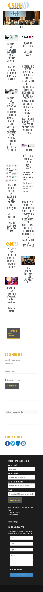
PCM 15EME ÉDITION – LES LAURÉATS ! (28, 275)
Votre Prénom (13, 473)
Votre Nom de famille (15, 482)
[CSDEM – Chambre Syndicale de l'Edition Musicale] (18, 5)
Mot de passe (10, 372)
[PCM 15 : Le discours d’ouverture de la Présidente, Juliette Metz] (11, 280)
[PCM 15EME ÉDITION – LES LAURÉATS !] (28, 260)
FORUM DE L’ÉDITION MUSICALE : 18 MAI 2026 (28, 158)
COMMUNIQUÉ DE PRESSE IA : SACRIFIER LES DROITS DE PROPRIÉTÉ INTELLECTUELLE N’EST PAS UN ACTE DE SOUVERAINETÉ (12, 208)
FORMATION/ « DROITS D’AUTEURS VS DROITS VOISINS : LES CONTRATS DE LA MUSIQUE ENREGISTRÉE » (12, 61)
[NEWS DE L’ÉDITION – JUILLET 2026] (28, 37)
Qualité (10, 490)
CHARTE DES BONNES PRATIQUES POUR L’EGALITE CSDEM (12, 257)
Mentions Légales (13, 521)
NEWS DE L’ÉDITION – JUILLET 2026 (28, 48)
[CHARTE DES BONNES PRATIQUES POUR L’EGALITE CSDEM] (11, 243)
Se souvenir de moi (13, 380)
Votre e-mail (12, 465)
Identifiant (9, 363)
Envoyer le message (21, 575)
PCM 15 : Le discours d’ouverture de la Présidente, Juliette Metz (11, 299)
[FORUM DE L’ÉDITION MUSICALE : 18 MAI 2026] (28, 145)
